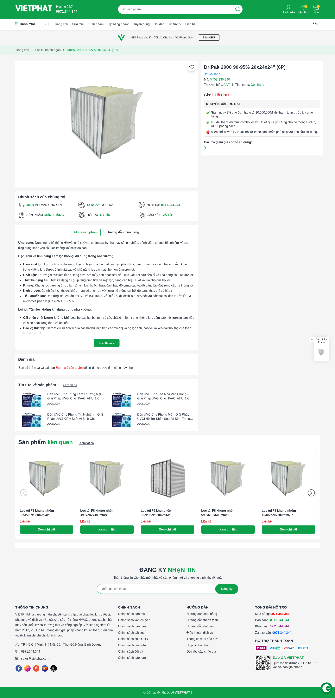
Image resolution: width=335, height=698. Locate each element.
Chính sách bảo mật (132, 614)
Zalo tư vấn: (273, 632)
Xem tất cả (70, 385)
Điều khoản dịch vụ (199, 632)
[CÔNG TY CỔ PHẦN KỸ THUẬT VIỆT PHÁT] (33, 9)
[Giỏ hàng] (316, 9)
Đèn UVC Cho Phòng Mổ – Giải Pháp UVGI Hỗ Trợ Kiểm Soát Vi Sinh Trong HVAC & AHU (163, 419)
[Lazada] (44, 668)
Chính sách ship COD (133, 639)
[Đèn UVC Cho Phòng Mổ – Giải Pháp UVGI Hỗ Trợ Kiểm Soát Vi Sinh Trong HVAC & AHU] (121, 419)
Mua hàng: (272, 614)
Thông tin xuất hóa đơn (202, 639)
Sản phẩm (96, 24)
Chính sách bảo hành (133, 657)
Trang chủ (61, 24)
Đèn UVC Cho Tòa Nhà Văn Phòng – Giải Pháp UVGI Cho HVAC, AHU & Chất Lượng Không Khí (165, 398)
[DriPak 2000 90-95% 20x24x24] (321, 352)
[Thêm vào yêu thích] (191, 67)
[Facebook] (18, 668)
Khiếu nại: (272, 626)
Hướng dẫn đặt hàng (200, 626)
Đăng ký (226, 588)
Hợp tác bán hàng (198, 645)
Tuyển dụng (141, 24)
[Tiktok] (53, 668)
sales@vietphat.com (35, 658)
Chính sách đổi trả (130, 651)
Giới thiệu (78, 24)
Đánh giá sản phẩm (69, 367)
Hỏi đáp (159, 24)
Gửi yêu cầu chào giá (201, 651)
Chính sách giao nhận (133, 645)
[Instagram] (27, 668)
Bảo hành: (272, 620)
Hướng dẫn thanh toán (202, 620)
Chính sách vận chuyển (134, 620)
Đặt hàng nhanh (118, 24)
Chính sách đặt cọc (131, 632)
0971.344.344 (30, 651)
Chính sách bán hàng (133, 626)
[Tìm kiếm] (238, 9)
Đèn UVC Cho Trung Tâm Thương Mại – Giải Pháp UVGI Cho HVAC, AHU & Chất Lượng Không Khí (75, 398)
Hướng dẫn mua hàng (201, 614)
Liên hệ (190, 24)
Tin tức (173, 24)
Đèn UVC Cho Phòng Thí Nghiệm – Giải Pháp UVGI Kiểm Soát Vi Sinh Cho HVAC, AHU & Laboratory (75, 419)
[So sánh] (261, 74)
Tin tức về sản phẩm (37, 385)
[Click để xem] (106, 123)
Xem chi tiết (46, 529)
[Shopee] (36, 668)
